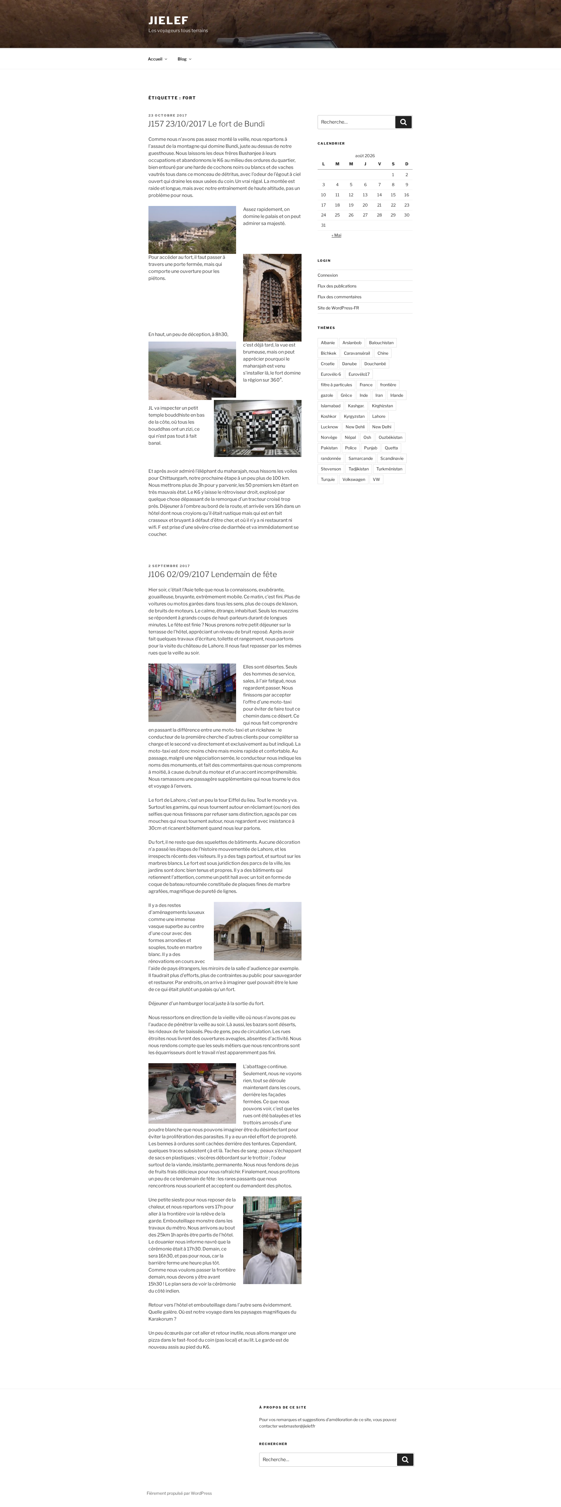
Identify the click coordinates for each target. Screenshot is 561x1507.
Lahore (378, 416)
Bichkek (328, 353)
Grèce (346, 395)
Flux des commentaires (339, 296)
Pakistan (329, 447)
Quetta (391, 447)
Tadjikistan (359, 468)
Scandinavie (392, 458)
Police (350, 447)
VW (376, 479)
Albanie (328, 342)
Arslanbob (351, 342)
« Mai (336, 235)
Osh (367, 437)
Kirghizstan (382, 405)
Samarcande (361, 458)
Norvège (329, 437)
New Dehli (355, 426)
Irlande (396, 395)
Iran (379, 395)
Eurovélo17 (359, 374)
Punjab (370, 447)
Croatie (328, 363)
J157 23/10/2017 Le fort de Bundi (206, 123)
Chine (383, 353)
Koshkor (328, 416)
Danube (349, 363)
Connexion (328, 275)
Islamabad (330, 405)
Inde (364, 395)
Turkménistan (389, 468)
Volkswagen (353, 479)
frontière (388, 384)
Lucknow (329, 426)
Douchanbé (375, 363)
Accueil (155, 58)
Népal (350, 437)
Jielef (168, 20)
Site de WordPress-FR (338, 307)
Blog (182, 58)
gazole (327, 395)
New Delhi (381, 426)
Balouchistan (381, 342)
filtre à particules (336, 384)
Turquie (328, 479)
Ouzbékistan (390, 437)
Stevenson (331, 468)
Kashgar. (356, 405)
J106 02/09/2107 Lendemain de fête (212, 574)
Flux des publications (337, 285)
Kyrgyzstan (354, 416)
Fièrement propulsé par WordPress (179, 1493)
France (366, 384)
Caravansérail (357, 353)
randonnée (331, 458)
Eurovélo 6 (331, 374)
